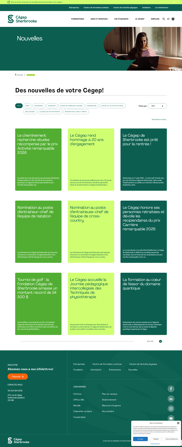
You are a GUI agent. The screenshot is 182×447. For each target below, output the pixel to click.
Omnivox (77, 394)
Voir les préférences (172, 439)
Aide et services (99, 19)
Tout (19, 106)
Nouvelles (133, 369)
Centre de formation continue (96, 7)
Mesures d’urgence (111, 405)
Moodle (76, 405)
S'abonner (16, 376)
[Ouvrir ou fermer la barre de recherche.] (163, 19)
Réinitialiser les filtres (159, 119)
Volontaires (95, 369)
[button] (178, 423)
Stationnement (109, 399)
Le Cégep (139, 19)
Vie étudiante (121, 19)
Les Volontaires (161, 7)
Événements (115, 369)
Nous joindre (108, 411)
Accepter (140, 439)
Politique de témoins (155, 443)
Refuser (156, 439)
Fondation (146, 7)
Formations (77, 19)
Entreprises (74, 7)
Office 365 (78, 399)
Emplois (155, 19)
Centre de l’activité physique (125, 7)
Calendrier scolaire (82, 411)
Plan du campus (109, 394)
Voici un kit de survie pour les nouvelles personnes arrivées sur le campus (36, 2)
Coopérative (79, 417)
